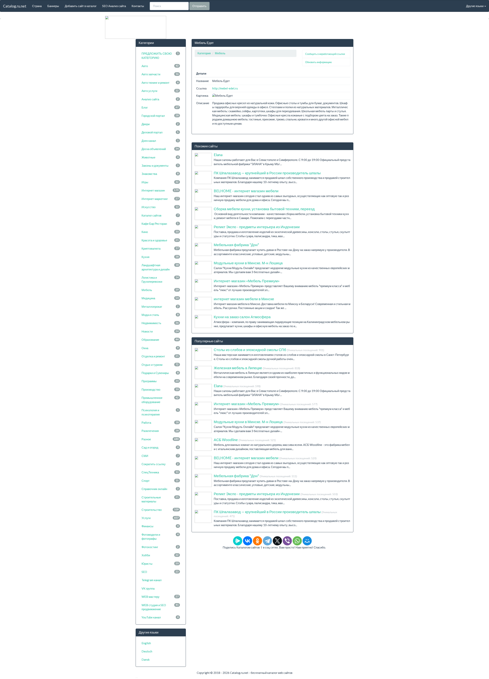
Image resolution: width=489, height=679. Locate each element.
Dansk (146, 659)
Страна (37, 6)
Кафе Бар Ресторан (160, 223)
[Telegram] (267, 540)
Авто (160, 66)
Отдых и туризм (160, 364)
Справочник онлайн (160, 489)
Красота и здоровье (160, 240)
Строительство (160, 509)
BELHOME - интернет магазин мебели (246, 191)
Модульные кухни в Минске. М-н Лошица (248, 263)
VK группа (148, 588)
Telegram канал (152, 580)
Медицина (160, 298)
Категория (204, 53)
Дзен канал (160, 140)
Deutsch (147, 651)
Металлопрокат (160, 306)
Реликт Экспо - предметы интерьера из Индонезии (257, 227)
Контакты (138, 6)
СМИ (160, 456)
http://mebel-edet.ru (225, 88)
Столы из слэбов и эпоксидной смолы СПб (269, 349)
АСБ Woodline (245, 439)
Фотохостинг (160, 547)
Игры (160, 182)
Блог (160, 107)
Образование (160, 339)
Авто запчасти (160, 74)
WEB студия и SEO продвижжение (160, 607)
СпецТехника (160, 472)
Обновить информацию (318, 62)
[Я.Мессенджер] (237, 540)
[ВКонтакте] (247, 540)
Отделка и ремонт (160, 356)
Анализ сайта (160, 99)
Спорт (160, 480)
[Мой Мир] (307, 540)
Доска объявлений (160, 149)
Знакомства (160, 173)
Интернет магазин (160, 190)
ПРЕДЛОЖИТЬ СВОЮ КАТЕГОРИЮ (160, 55)
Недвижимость (160, 323)
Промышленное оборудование (160, 399)
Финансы (160, 526)
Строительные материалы (160, 499)
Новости (160, 331)
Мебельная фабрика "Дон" (236, 245)
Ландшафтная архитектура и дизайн (160, 267)
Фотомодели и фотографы (160, 536)
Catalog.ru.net (14, 6)
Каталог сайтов (160, 215)
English (146, 643)
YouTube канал (160, 617)
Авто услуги (160, 90)
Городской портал (160, 115)
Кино (160, 232)
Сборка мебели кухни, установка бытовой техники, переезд (264, 209)
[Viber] (287, 540)
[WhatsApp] (297, 540)
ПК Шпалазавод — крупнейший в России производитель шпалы (267, 173)
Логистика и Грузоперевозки (160, 279)
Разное (160, 439)
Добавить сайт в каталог (80, 6)
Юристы (160, 563)
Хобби (160, 555)
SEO (160, 572)
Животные (160, 157)
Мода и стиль (160, 314)
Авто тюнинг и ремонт (160, 82)
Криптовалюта (160, 248)
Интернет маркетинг (160, 198)
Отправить (199, 6)
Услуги (160, 518)
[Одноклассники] (257, 540)
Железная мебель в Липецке (257, 368)
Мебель (160, 290)
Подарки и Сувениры (160, 373)
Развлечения (160, 430)
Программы (160, 381)
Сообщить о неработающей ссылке (325, 53)
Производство (160, 389)
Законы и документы (160, 165)
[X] (277, 540)
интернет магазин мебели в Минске (244, 299)
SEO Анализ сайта (114, 6)
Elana (218, 155)
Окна (160, 348)
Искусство (160, 207)
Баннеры (53, 6)
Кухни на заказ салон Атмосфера (242, 317)
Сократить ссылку (160, 464)
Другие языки (475, 6)
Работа (160, 422)
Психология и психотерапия (160, 412)
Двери (160, 124)
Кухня (160, 257)
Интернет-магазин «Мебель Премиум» (246, 281)
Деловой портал (160, 132)
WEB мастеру (160, 596)
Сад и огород (160, 447)
